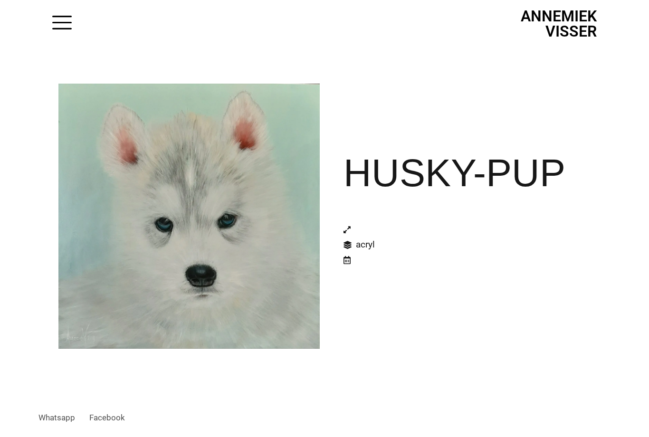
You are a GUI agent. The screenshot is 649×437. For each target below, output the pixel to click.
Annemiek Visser (559, 23)
